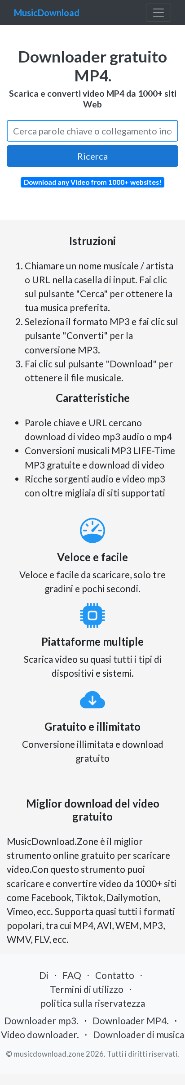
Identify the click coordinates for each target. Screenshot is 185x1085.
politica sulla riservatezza (92, 1003)
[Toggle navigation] (158, 13)
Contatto (114, 975)
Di (43, 975)
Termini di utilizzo (86, 989)
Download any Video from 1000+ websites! (93, 182)
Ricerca (92, 156)
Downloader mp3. (41, 1020)
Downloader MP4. (130, 1020)
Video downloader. (40, 1034)
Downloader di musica (138, 1034)
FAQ (71, 975)
